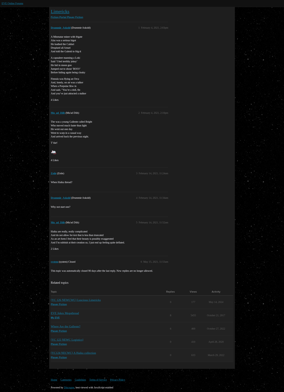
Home (54, 379)
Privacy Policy (117, 379)
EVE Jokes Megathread (65, 313)
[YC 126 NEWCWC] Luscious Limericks (76, 300)
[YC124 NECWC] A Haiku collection (73, 353)
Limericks (60, 11)
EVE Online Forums (12, 3)
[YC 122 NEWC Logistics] (67, 339)
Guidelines (80, 379)
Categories (65, 379)
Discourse (69, 387)
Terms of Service (98, 379)
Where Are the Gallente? (65, 326)
